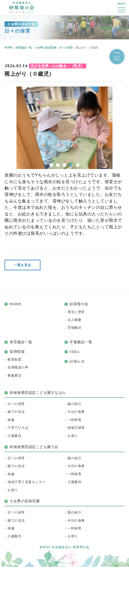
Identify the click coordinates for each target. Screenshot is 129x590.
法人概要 (74, 320)
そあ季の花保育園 (25, 501)
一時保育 (74, 420)
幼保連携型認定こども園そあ (34, 447)
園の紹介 (74, 404)
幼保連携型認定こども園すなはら (40, 392)
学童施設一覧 (81, 342)
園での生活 (16, 411)
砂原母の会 (79, 304)
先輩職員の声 (18, 367)
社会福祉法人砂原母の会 (21, 7)
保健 (11, 420)
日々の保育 (16, 404)
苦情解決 (74, 327)
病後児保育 (76, 427)
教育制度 (14, 359)
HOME (15, 304)
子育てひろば (18, 427)
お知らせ (77, 361)
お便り (73, 436)
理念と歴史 (76, 312)
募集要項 (14, 375)
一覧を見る (22, 265)
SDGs (74, 351)
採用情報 (17, 351)
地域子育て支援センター (27, 482)
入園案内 (14, 436)
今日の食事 (76, 411)
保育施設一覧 (21, 342)
